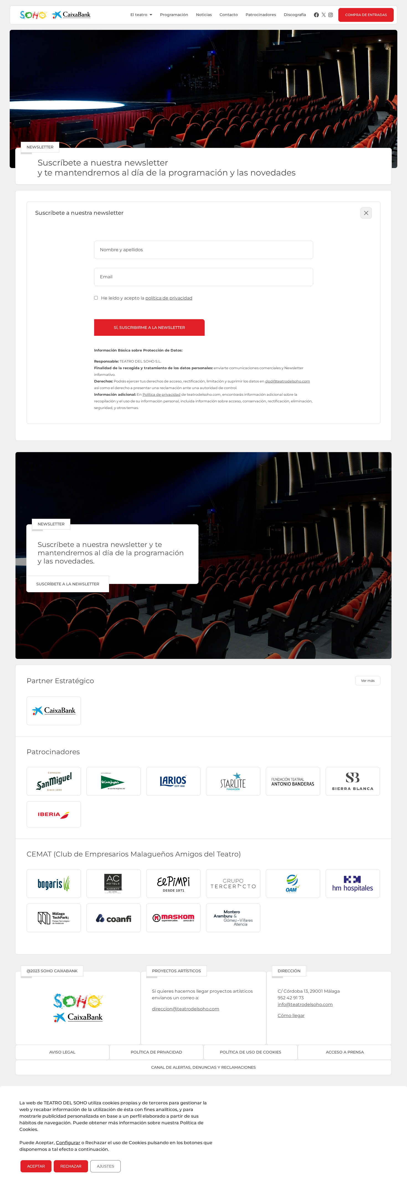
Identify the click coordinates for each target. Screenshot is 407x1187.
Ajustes (105, 1166)
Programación (174, 14)
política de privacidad (168, 298)
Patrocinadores (261, 14)
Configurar (68, 1142)
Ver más (368, 680)
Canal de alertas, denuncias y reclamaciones (203, 1067)
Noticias (204, 14)
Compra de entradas (366, 15)
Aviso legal (62, 1052)
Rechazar (70, 1166)
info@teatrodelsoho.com (305, 1004)
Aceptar (36, 1166)
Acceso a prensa (345, 1052)
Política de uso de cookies (250, 1052)
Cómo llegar (291, 1015)
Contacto (229, 14)
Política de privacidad (162, 394)
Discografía (295, 14)
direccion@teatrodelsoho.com (185, 1009)
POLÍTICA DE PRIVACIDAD (156, 1052)
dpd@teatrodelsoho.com (287, 381)
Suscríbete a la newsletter (67, 583)
